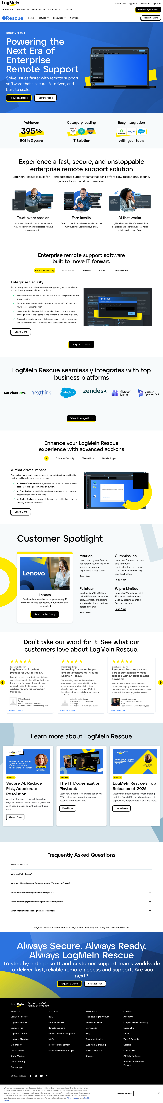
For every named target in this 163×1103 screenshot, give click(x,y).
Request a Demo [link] (151, 18)
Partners (144, 3)
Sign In (155, 3)
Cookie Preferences (124, 1093)
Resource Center (94, 1022)
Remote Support (57, 1028)
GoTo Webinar (18, 1056)
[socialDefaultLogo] (30, 1076)
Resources (37, 9)
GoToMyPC (16, 1044)
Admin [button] (102, 270)
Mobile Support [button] (110, 458)
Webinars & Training (96, 1044)
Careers (127, 1044)
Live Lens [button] (86, 270)
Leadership (129, 1028)
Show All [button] (15, 864)
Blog (88, 1033)
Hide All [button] (24, 864)
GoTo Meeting (18, 1061)
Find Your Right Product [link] (148, 9)
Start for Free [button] (45, 97)
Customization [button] (121, 270)
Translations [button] (88, 458)
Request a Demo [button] (19, 97)
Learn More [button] (21, 331)
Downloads (91, 1028)
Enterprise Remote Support (62, 1050)
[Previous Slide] (2, 682)
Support (132, 3)
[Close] (159, 1093)
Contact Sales (121, 3)
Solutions (21, 9)
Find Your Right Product (97, 1016)
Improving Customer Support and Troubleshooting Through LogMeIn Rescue (79, 672)
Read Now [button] (85, 576)
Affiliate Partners (132, 1056)
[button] (81, 874)
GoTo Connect (18, 1050)
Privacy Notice (72, 1098)
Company (53, 9)
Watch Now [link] (15, 817)
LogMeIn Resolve (19, 1016)
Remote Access (56, 1022)
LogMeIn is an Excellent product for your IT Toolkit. (26, 671)
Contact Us (129, 1050)
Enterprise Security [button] (44, 270)
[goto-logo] (81, 1004)
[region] (81, 1093)
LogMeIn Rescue (19, 1022)
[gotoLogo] (10, 3)
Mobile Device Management (62, 1033)
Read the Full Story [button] (45, 614)
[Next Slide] (160, 682)
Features (42, 18)
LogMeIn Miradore (20, 1039)
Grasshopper (17, 1067)
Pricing (30, 18)
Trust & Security (131, 1039)
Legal (126, 1033)
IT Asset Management (59, 1044)
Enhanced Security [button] (65, 458)
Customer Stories (94, 1039)
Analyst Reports (94, 1050)
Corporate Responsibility (136, 1022)
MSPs (66, 9)
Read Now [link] (67, 808)
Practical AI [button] (68, 270)
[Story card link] (15, 397)
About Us (128, 1016)
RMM (51, 1016)
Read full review (16, 710)
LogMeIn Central (19, 1033)
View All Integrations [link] (81, 418)
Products (6, 9)
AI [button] (46, 458)
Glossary (90, 1056)
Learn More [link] (122, 808)
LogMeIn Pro (17, 1028)
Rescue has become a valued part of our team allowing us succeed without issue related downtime (130, 674)
